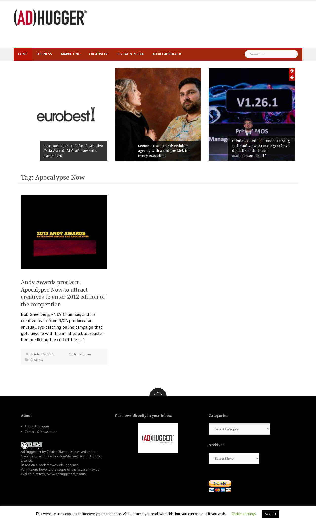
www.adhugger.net (64, 465)
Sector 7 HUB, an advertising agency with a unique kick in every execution (163, 151)
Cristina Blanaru (80, 354)
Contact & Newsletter (41, 431)
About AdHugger (167, 54)
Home (23, 54)
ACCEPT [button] (270, 514)
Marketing (70, 54)
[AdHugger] (51, 17)
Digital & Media (130, 54)
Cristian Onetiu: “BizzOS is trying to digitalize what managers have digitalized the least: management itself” (261, 148)
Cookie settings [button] (244, 513)
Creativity (98, 54)
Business (44, 54)
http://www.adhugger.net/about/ (62, 474)
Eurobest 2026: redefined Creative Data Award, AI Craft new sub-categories (73, 151)
